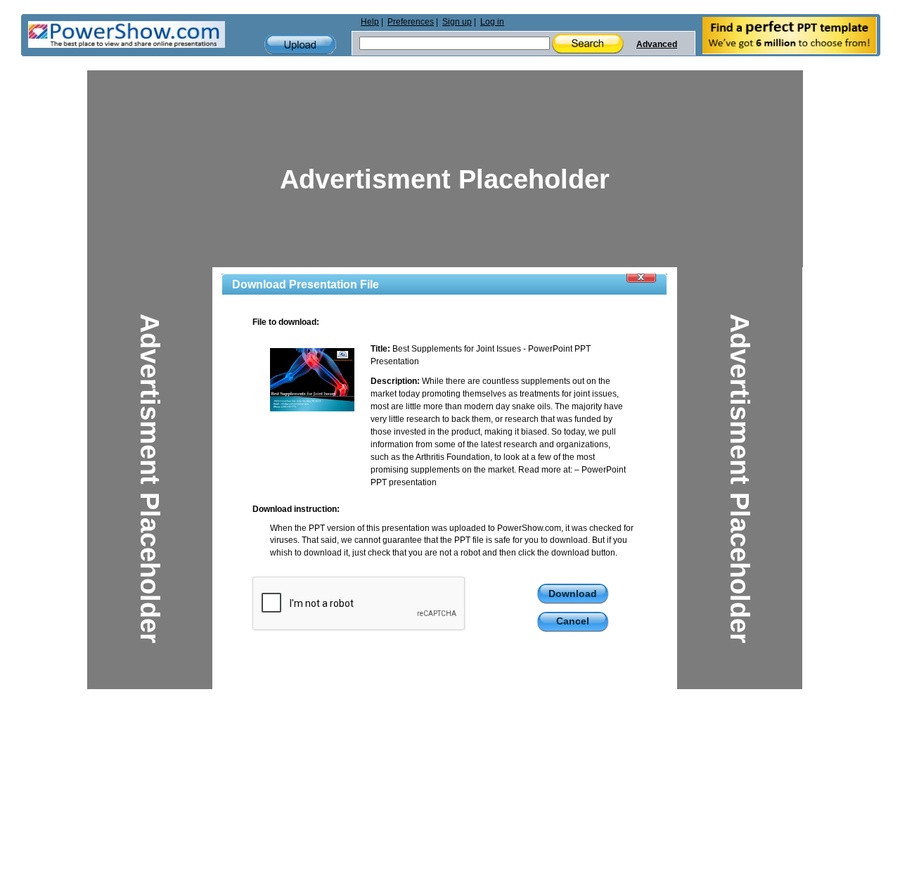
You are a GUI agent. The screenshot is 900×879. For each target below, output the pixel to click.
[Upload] (300, 44)
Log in (492, 22)
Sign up (457, 22)
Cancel (572, 621)
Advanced (656, 44)
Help (370, 22)
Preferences (410, 22)
